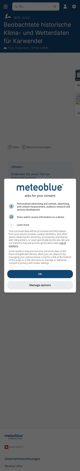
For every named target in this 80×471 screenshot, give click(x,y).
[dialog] (40, 236)
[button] (40, 225)
